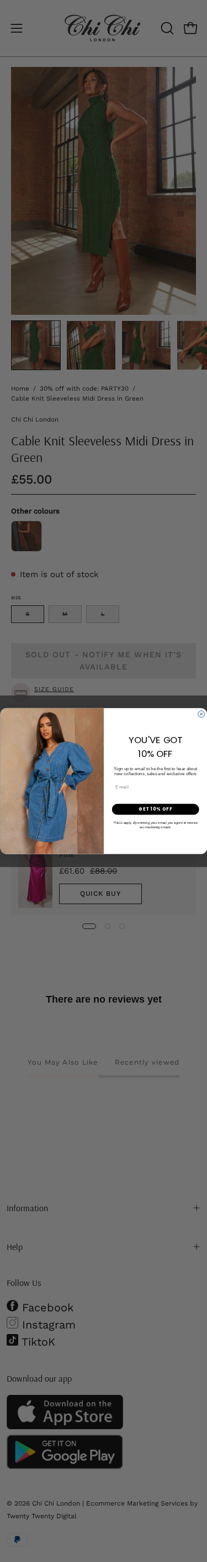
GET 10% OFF (155, 809)
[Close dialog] (201, 713)
